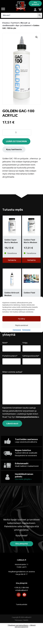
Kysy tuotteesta (14, 149)
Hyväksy (21, 319)
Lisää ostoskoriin (16, 141)
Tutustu (12, 260)
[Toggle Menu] (3, 9)
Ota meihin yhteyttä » (23, 479)
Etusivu (5, 23)
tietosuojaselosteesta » (27, 417)
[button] (36, 37)
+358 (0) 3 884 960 (21, 587)
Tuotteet (15, 23)
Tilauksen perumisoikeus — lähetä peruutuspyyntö (21, 626)
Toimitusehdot (21, 604)
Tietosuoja (17, 330)
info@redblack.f (21, 590)
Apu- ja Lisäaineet (24, 25)
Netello (25, 620)
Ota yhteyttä (35, 3)
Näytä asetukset (21, 325)
